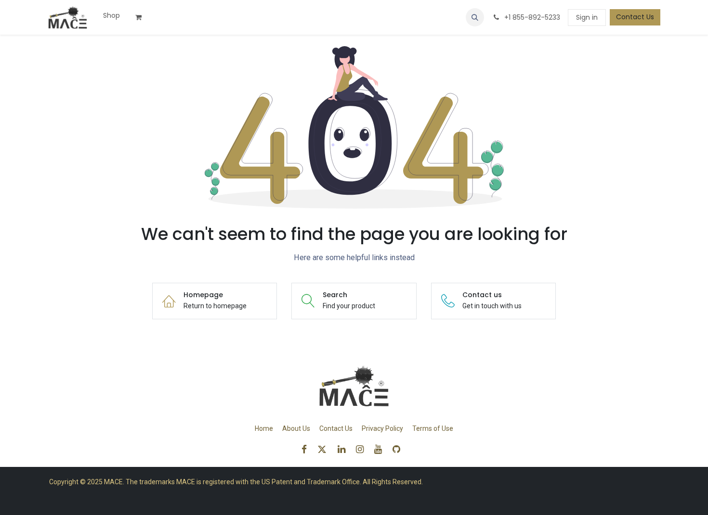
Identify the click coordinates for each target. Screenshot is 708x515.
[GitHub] (399, 449)
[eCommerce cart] (142, 17)
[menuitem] (111, 16)
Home (264, 428)
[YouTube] (381, 449)
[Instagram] (363, 449)
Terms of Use (432, 428)
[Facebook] (307, 449)
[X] (325, 449)
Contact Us (635, 17)
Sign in (587, 17)
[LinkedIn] (345, 449)
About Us (296, 428)
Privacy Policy (382, 428)
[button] (475, 17)
